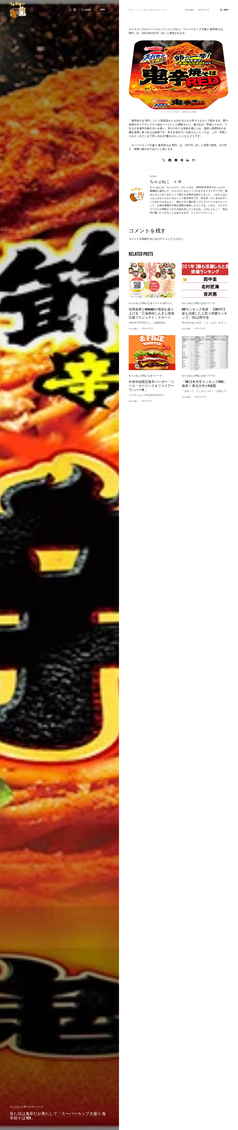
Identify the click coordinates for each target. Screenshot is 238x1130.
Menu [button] (102, 9)
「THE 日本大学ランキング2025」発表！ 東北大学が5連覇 (204, 384)
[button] (86, 9)
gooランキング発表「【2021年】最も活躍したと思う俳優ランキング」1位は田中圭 (204, 313)
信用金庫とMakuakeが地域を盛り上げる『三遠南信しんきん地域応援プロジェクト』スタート (151, 313)
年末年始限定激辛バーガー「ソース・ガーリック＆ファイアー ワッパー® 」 (151, 386)
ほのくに (167, 303)
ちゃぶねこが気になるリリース (26, 1106)
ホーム (132, 10)
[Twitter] (70, 9)
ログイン (162, 238)
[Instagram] (74, 9)
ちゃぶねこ (160, 181)
